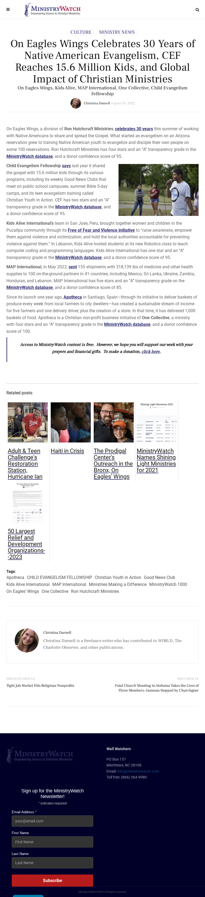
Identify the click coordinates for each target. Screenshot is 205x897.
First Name (20, 833)
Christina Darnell (97, 103)
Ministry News (117, 32)
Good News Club (159, 577)
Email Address (24, 812)
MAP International (69, 584)
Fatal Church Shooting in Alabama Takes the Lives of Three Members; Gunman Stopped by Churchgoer (157, 688)
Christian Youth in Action (118, 577)
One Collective (55, 591)
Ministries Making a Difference (118, 584)
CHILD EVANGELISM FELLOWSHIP (59, 577)
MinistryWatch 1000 (168, 584)
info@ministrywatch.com (138, 771)
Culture (81, 32)
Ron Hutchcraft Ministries (95, 591)
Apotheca (15, 577)
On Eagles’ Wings (22, 591)
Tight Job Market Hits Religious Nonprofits (40, 685)
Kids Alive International (28, 584)
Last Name (20, 854)
